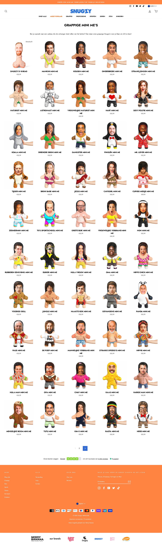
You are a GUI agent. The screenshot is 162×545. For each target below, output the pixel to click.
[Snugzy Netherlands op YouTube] (108, 488)
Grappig (69, 16)
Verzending (38, 477)
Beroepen (7, 494)
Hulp (36, 480)
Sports (6, 487)
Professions (81, 16)
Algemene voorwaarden (76, 519)
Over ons (69, 477)
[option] (81, 2)
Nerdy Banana (89, 523)
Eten (110, 16)
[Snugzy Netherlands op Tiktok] (118, 488)
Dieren (102, 16)
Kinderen (119, 16)
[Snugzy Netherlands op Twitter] (113, 488)
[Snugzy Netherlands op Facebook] (104, 488)
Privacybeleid (87, 519)
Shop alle (42, 16)
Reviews (69, 480)
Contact (37, 484)
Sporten (93, 16)
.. (92, 519)
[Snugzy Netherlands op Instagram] (99, 488)
